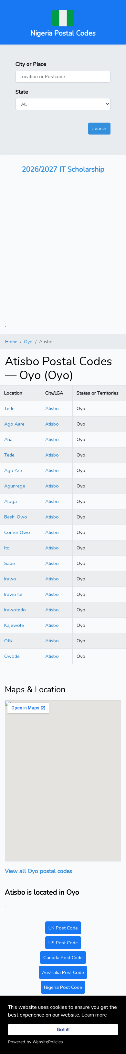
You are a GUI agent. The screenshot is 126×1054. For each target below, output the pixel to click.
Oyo (28, 341)
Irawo (10, 579)
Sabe (9, 563)
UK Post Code (63, 928)
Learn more (94, 1015)
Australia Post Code (63, 972)
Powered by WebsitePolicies (35, 1041)
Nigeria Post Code (63, 987)
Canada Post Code (63, 957)
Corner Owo (17, 532)
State (22, 91)
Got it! (63, 1029)
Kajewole (14, 625)
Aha (8, 439)
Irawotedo (15, 610)
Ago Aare (14, 424)
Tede (9, 408)
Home (11, 341)
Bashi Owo (15, 517)
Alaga (10, 501)
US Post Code (63, 942)
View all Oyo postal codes (38, 871)
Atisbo (52, 408)
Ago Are (13, 470)
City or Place (31, 64)
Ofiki (9, 640)
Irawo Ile (13, 594)
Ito (7, 548)
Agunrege (14, 486)
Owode (12, 656)
